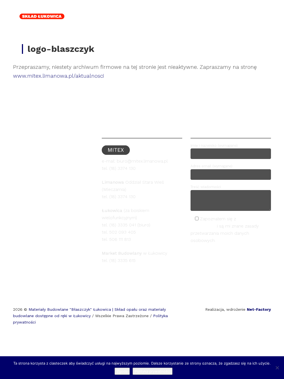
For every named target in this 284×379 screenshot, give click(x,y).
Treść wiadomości (206, 187)
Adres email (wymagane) (211, 166)
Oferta (129, 10)
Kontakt (252, 10)
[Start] (103, 11)
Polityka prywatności (152, 371)
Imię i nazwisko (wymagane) (214, 145)
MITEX (220, 10)
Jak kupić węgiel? (176, 10)
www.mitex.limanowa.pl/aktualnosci (58, 76)
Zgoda (122, 371)
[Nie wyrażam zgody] (277, 367)
